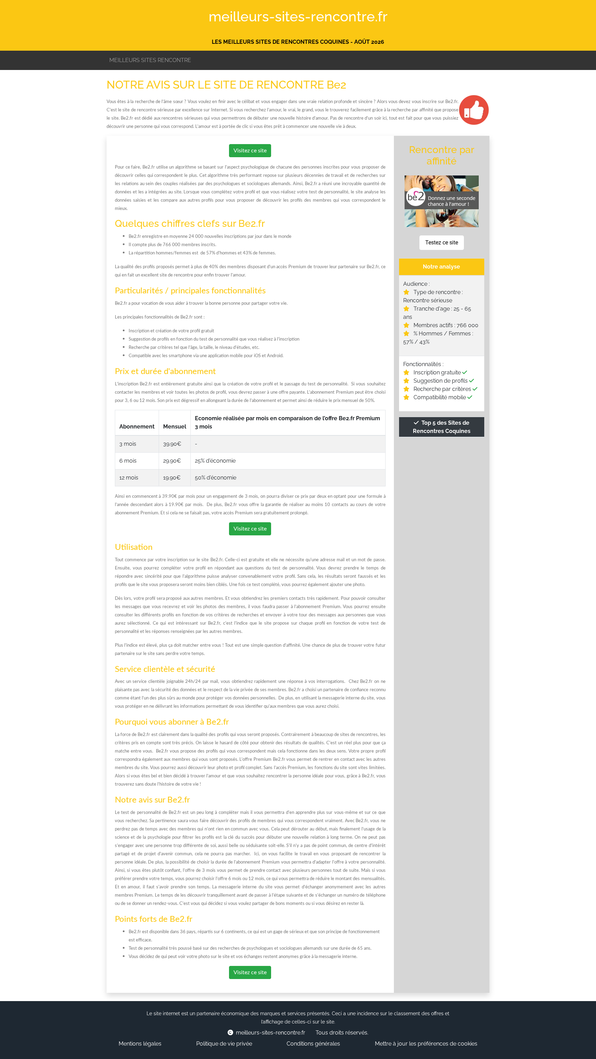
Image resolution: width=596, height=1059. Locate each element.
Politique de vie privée (224, 1043)
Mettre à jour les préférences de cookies (426, 1043)
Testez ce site (441, 242)
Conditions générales (313, 1043)
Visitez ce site (250, 150)
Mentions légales (140, 1043)
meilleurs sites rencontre (150, 60)
